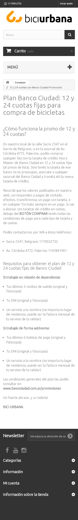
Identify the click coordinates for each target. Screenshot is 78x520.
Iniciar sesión (66, 3)
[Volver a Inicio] (7, 82)
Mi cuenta (11, 483)
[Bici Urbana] (39, 17)
